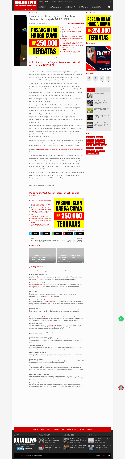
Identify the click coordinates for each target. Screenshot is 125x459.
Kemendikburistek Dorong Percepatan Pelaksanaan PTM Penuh (69, 257)
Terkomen (106, 90)
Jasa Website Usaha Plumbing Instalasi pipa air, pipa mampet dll (52, 440)
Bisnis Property (100, 139)
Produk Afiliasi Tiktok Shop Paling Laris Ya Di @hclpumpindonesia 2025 (72, 39)
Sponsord (96, 6)
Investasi (83, 6)
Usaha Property (100, 150)
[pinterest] (25, 9)
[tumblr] (31, 9)
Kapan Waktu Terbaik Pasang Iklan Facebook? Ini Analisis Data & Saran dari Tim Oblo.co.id (101, 125)
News (76, 230)
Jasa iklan (32, 354)
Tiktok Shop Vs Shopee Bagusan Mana (61, 1)
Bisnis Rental (90, 142)
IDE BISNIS (42, 6)
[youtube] (28, 9)
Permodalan (70, 6)
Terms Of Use (59, 429)
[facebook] (19, 9)
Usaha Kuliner (90, 150)
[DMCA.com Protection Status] (25, 448)
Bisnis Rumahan (100, 142)
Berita (67, 230)
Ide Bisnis (89, 145)
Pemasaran (55, 6)
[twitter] (22, 9)
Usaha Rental (90, 153)
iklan (97, 153)
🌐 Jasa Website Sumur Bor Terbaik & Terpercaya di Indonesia (72, 32)
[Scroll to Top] (109, 455)
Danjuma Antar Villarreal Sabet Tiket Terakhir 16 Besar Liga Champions (42, 257)
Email (81, 23)
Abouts (35, 429)
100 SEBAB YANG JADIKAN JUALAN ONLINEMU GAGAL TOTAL (103, 447)
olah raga (81, 230)
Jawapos (72, 230)
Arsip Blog (98, 90)
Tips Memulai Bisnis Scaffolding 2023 (99, 94)
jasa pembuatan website (57, 271)
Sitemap (89, 429)
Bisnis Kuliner (90, 139)
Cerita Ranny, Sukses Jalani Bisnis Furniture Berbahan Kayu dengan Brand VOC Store (78, 448)
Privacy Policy (46, 429)
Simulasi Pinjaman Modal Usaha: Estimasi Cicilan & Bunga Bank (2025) (100, 102)
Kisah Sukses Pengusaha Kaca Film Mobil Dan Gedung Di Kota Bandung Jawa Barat (78, 440)
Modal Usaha (90, 148)
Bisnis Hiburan (90, 137)
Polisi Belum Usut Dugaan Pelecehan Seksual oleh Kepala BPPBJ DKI (54, 64)
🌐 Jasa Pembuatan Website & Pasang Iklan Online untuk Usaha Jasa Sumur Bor (72, 36)
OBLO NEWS (23, 455)
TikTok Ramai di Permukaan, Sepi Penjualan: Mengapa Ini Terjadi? (71, 52)
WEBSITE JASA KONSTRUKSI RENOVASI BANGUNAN (52, 447)
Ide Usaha (96, 145)
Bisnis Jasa (99, 137)
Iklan (82, 429)
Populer (91, 90)
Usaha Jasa (99, 148)
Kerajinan (104, 145)
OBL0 (103, 455)
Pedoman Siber (72, 429)
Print (76, 23)
